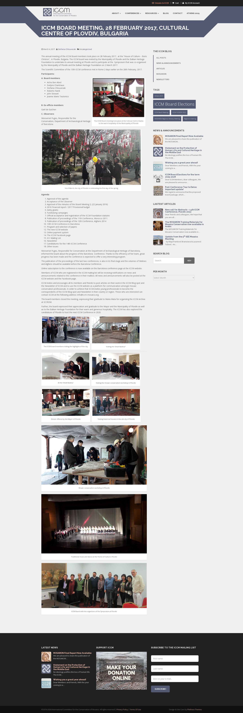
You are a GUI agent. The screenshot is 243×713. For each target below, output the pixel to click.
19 (158, 151)
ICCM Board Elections (174, 104)
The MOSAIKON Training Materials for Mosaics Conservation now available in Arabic (184, 224)
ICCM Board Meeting (161, 112)
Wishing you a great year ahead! (181, 163)
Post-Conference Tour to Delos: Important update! (181, 188)
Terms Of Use (135, 709)
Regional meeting (190, 119)
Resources (151, 13)
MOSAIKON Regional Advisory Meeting (167, 119)
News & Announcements (168, 63)
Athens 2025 (193, 13)
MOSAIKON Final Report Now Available (184, 136)
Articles (160, 68)
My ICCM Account (192, 3)
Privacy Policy (122, 709)
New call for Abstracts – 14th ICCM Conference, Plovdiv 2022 (182, 211)
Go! (189, 260)
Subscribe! (160, 689)
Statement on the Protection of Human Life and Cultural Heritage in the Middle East (183, 150)
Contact (178, 13)
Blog (166, 13)
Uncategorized (85, 49)
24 (158, 190)
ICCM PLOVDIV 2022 (179, 112)
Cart (177, 3)
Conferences (132, 13)
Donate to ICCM (162, 3)
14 (158, 240)
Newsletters (162, 79)
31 (158, 166)
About (115, 13)
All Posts (161, 57)
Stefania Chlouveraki (67, 49)
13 (158, 139)
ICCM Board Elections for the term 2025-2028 (182, 175)
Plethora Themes (194, 709)
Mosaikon (161, 74)
